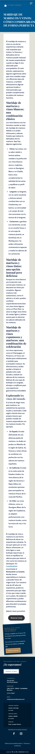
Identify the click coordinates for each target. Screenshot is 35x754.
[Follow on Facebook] (13, 733)
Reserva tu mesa (11, 671)
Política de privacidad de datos (13, 743)
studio (24, 752)
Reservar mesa (16, 618)
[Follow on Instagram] (21, 733)
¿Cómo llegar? (11, 693)
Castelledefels (11, 566)
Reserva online (13, 651)
